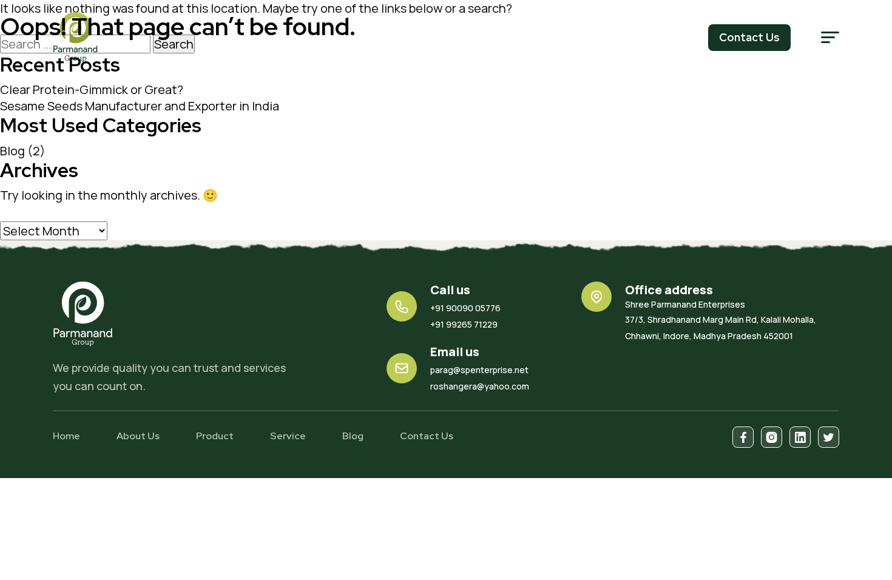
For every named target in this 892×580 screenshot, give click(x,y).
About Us (138, 436)
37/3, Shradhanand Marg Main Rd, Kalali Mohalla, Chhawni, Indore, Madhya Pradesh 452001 (720, 320)
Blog (12, 151)
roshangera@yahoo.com (479, 386)
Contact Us (426, 436)
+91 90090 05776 (465, 308)
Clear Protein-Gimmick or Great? (91, 89)
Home (66, 436)
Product (215, 436)
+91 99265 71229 (464, 324)
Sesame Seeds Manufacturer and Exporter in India (139, 106)
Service (288, 436)
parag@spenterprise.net (479, 370)
